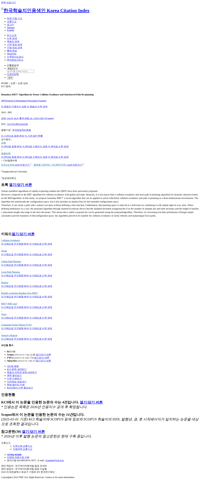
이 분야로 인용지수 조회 (34, 146)
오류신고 (11, 21)
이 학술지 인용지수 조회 (13, 106)
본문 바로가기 (8, 2)
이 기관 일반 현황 (34, 136)
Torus (3, 314)
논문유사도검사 (15, 57)
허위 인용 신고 (14, 18)
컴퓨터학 (6, 153)
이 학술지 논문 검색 (37, 106)
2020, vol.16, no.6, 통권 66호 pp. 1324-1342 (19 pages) (27, 118)
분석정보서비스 (15, 60)
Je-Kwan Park (8, 165)
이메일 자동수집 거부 (18, 457)
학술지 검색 (13, 41)
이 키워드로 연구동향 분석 (15, 244)
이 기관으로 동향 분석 (12, 136)
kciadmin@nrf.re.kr (55, 460)
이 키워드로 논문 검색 (40, 244)
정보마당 (11, 54)
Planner (4, 282)
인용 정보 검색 (14, 47)
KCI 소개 (11, 35)
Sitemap (10, 27)
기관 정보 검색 (14, 44)
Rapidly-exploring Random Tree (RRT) (19, 293)
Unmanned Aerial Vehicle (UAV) (16, 325)
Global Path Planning (11, 261)
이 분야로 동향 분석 (11, 146)
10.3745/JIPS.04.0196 (17, 124)
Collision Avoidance (10, 240)
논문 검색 (12, 38)
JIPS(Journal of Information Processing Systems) (23, 100)
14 (31, 354)
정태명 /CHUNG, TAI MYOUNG (50, 165)
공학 (3, 143)
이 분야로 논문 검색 (58, 146)
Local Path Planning (10, 272)
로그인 (10, 24)
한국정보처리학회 (21, 130)
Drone (4, 251)
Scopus (10, 354)
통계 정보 (12, 50)
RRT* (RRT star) (9, 303)
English (10, 30)
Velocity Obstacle (9, 335)
